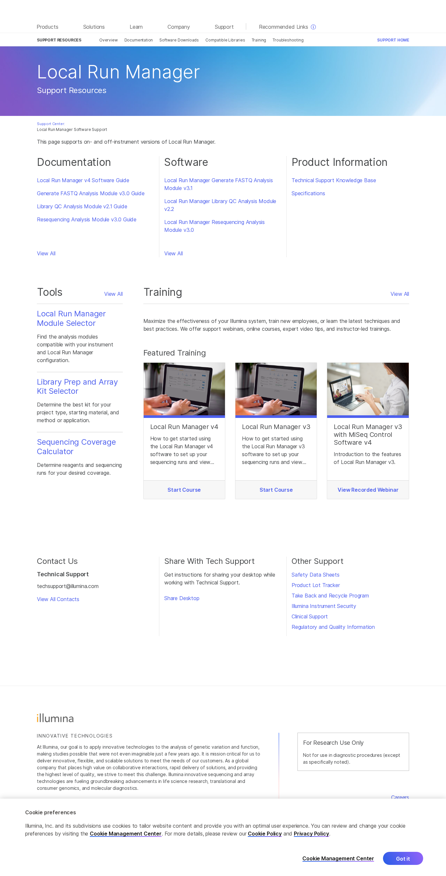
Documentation (138, 40)
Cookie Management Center (126, 833)
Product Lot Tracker (316, 585)
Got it (403, 858)
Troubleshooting (288, 40)
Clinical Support (310, 616)
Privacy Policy (311, 833)
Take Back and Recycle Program (330, 595)
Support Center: (51, 123)
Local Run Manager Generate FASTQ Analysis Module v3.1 (218, 184)
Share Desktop (181, 598)
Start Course (184, 489)
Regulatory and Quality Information (333, 627)
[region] (223, 837)
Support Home (393, 40)
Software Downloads (179, 40)
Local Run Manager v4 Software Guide (83, 180)
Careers (400, 797)
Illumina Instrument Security (324, 606)
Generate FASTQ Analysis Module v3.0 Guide (91, 193)
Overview (108, 40)
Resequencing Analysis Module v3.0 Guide (86, 219)
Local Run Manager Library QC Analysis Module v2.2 (220, 205)
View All (46, 253)
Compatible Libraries (225, 40)
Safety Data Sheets (316, 574)
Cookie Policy (265, 833)
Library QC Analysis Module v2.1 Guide (82, 206)
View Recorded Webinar (368, 489)
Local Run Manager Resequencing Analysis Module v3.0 (214, 226)
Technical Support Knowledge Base (334, 180)
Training (259, 40)
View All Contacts (58, 599)
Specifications (308, 193)
